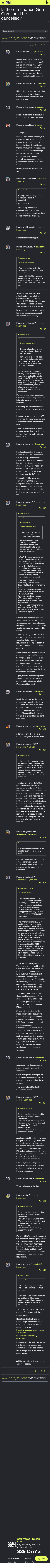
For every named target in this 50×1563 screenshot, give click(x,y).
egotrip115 (37, 1264)
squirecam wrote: (24, 258)
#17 (44, 1103)
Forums (4, 38)
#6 (45, 233)
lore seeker (41, 179)
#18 (44, 1181)
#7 (45, 252)
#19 (44, 1201)
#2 (45, 86)
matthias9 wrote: (23, 334)
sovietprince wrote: (24, 842)
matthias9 (41, 323)
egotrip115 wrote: (24, 1275)
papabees (20, 747)
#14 (44, 837)
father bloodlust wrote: (25, 189)
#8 (45, 329)
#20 (44, 1270)
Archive (12, 37)
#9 (45, 447)
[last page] (44, 44)
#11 (44, 694)
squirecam (40, 247)
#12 (44, 729)
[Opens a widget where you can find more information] (41, 1559)
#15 (44, 883)
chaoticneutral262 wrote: (26, 888)
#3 (45, 110)
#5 (45, 184)
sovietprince (21, 834)
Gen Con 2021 (17, 38)
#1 (45, 54)
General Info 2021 (25, 37)
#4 (45, 128)
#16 (44, 1060)
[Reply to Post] (41, 54)
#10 (44, 508)
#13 (44, 750)
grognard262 (21, 880)
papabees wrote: (23, 755)
